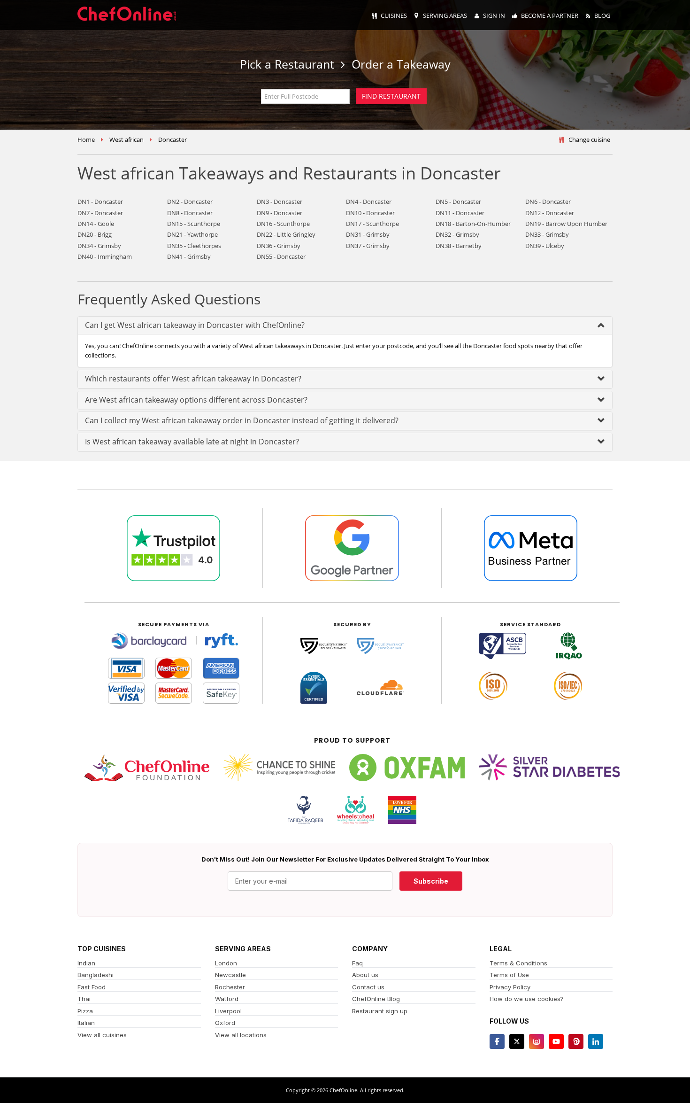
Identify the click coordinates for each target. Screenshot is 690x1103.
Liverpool (228, 1011)
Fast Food (91, 987)
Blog (602, 15)
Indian (86, 963)
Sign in (494, 15)
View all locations (241, 1035)
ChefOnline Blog (376, 998)
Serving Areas (445, 15)
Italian (86, 1022)
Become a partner (549, 15)
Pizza (85, 1011)
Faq (357, 963)
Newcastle (230, 975)
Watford (226, 998)
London (226, 963)
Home (86, 139)
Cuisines (394, 15)
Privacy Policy (510, 987)
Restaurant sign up (379, 1011)
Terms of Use (509, 975)
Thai (84, 998)
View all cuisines (102, 1035)
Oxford (225, 1022)
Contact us (368, 987)
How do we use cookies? (527, 998)
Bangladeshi (95, 975)
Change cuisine (589, 139)
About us (365, 975)
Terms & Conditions (518, 963)
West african (126, 139)
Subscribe (431, 881)
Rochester (230, 987)
